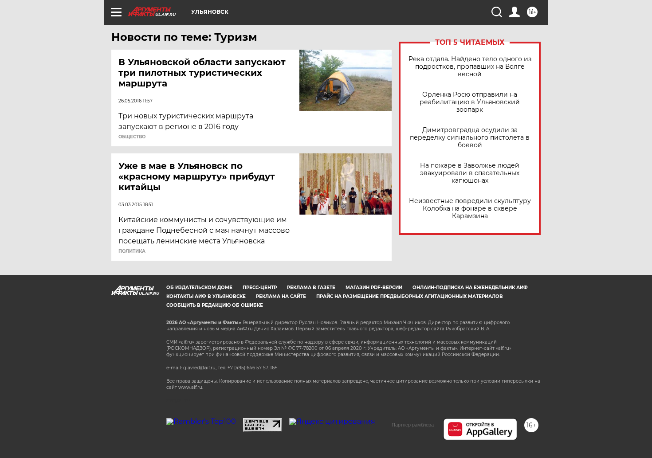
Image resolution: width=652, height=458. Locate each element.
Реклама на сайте (281, 296)
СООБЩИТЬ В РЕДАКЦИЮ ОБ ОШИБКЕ (214, 305)
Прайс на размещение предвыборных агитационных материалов (409, 296)
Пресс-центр (260, 287)
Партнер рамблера (413, 424)
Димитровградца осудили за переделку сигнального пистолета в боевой (470, 137)
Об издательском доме (199, 287)
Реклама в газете (311, 287)
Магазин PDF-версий (374, 287)
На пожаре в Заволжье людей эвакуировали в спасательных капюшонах (469, 173)
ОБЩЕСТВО (131, 137)
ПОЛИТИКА (131, 251)
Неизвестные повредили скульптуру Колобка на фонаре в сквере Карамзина (470, 208)
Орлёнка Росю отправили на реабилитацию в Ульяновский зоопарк (470, 102)
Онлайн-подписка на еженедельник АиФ (470, 287)
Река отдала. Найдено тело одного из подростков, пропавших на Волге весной (469, 66)
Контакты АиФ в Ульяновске (206, 296)
